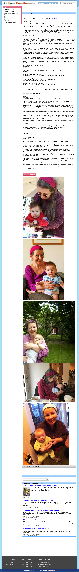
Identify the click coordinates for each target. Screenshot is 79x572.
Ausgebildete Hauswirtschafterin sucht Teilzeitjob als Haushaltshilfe (41, 510)
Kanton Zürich (55, 18)
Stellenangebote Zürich (27, 566)
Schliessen (52, 570)
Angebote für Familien (10, 22)
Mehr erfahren (43, 570)
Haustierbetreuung (10, 20)
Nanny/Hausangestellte (48, 16)
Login (56, 3)
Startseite (41, 3)
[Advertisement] (12, 43)
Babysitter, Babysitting (43, 562)
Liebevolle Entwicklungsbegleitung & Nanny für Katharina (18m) (40, 485)
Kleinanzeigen (8, 19)
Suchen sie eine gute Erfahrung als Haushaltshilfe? (36, 528)
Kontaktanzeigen (9, 17)
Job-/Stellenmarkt (9, 9)
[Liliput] (21, 3)
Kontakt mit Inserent (29, 174)
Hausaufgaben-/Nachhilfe (11, 13)
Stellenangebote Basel (26, 562)
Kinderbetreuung (9, 11)
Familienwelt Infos (10, 562)
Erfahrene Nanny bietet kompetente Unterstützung (36, 519)
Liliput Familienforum (11, 564)
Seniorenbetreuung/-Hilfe (11, 15)
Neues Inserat (49, 3)
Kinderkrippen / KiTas (43, 566)
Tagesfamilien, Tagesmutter (44, 564)
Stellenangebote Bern (26, 564)
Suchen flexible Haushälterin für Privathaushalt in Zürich (38, 500)
